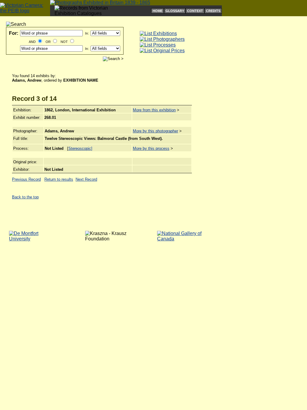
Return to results (58, 179)
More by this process (151, 148)
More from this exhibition (154, 110)
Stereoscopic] (80, 148)
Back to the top (25, 197)
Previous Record (26, 179)
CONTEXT (195, 11)
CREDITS (213, 11)
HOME (157, 11)
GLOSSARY (174, 11)
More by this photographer (155, 131)
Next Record (86, 179)
